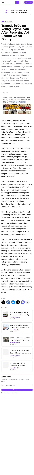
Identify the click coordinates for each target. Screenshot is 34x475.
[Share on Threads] (18, 302)
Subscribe (28, 2)
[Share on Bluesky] (13, 302)
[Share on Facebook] (8, 302)
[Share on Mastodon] (23, 302)
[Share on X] (3, 302)
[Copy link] (28, 302)
